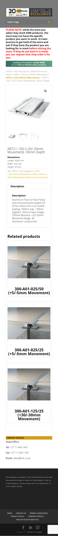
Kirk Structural (21, 71)
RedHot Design (35, 532)
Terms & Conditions (39, 513)
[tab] (29, 186)
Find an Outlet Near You (27, 519)
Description (17, 186)
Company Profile (36, 516)
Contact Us (21, 513)
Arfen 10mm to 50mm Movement (31, 74)
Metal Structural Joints (37, 177)
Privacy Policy (17, 516)
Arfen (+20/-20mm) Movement (23, 77)
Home (9, 71)
